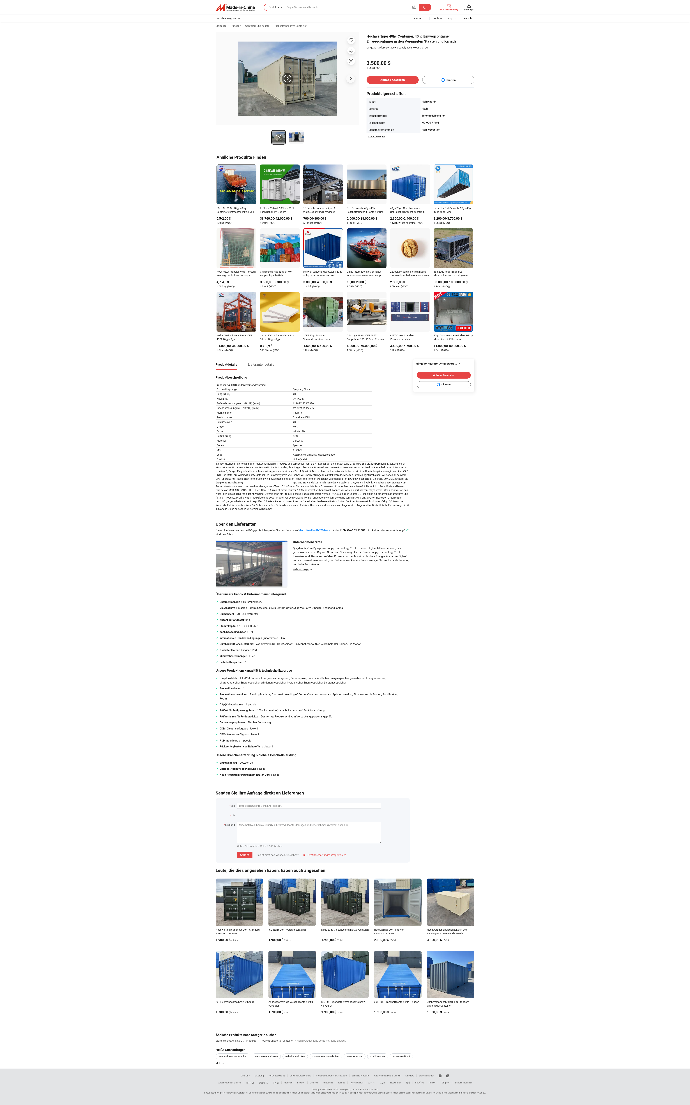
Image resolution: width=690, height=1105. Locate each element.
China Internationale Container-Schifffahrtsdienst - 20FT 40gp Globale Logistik (364, 274)
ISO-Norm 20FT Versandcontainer (287, 929)
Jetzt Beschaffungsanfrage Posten (324, 855)
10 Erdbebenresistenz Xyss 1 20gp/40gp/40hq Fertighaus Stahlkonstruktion (319, 210)
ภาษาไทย (419, 1082)
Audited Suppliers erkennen (387, 1075)
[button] (414, 7)
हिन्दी (408, 1082)
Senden (245, 855)
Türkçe (432, 1082)
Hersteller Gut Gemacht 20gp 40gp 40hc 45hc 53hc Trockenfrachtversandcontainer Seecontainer (453, 210)
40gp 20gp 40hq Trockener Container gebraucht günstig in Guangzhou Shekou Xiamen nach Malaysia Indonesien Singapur (408, 210)
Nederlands (395, 1082)
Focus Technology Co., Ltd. (342, 1089)
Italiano (341, 1082)
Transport (235, 25)
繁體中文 (263, 1082)
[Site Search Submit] (425, 7)
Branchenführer (426, 1075)
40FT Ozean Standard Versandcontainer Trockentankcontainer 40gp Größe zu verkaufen (409, 338)
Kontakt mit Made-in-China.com (331, 1075)
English (237, 1082)
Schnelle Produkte (360, 1075)
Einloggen (468, 9)
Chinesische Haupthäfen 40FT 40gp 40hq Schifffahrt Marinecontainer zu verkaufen (277, 274)
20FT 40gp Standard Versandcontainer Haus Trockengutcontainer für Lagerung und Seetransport (322, 338)
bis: (233, 815)
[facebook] (440, 1075)
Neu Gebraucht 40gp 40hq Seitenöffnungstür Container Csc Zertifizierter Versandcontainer (365, 210)
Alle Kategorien (228, 18)
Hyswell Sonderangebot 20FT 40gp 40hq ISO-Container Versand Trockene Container (322, 274)
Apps (451, 18)
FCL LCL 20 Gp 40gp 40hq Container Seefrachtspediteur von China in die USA (235, 210)
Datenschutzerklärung (300, 1075)
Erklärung (259, 1075)
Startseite (221, 25)
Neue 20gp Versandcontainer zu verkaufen (345, 929)
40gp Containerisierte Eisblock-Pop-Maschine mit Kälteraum (453, 337)
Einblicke (409, 1075)
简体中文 (250, 1082)
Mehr (219, 1063)
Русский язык (356, 1082)
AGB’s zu (481, 1092)
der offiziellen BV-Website (314, 530)
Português (328, 1082)
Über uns (245, 1075)
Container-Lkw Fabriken (325, 1056)
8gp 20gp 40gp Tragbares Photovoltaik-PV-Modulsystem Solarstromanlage (451, 274)
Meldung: (230, 824)
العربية (382, 1082)
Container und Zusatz (257, 25)
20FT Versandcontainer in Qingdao (235, 1002)
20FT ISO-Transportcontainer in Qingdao (396, 1002)
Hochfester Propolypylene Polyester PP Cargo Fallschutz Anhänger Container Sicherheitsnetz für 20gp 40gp (236, 274)
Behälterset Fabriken (266, 1056)
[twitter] (447, 1075)
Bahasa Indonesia (464, 1082)
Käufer (418, 18)
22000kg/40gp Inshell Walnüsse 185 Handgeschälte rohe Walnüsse (409, 273)
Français (288, 1082)
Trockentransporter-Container (290, 25)
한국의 (371, 1082)
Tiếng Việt (445, 1082)
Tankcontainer (355, 1056)
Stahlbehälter (377, 1056)
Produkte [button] (273, 7)
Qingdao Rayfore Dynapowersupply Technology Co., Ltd (398, 47)
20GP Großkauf (401, 1056)
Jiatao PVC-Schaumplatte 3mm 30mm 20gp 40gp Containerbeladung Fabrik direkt (278, 338)
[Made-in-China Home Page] (235, 7)
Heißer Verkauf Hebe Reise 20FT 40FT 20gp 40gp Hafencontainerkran (234, 338)
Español (301, 1082)
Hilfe (436, 18)
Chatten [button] (451, 80)
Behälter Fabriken (295, 1056)
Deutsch (314, 1082)
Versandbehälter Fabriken (232, 1056)
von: (233, 805)
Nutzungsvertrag (277, 1075)
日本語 (276, 1082)
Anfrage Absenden (392, 80)
